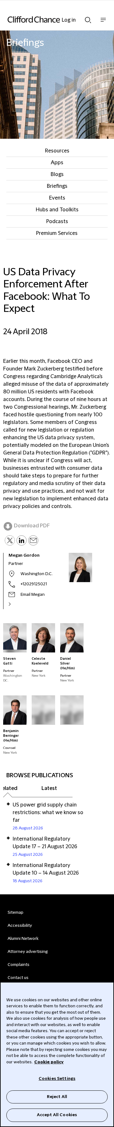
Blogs (57, 174)
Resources (57, 151)
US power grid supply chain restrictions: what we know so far (48, 812)
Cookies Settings (57, 1078)
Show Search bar (88, 18)
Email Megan (33, 594)
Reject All (57, 1096)
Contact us (18, 977)
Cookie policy (49, 1062)
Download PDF (32, 526)
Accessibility (20, 925)
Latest (49, 788)
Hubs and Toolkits (57, 210)
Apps (57, 163)
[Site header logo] (47, 19)
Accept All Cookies (57, 1114)
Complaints (18, 964)
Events (57, 198)
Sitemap (15, 912)
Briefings (57, 186)
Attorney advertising (28, 951)
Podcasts (57, 221)
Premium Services (57, 233)
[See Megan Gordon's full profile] (16, 604)
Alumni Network (23, 938)
